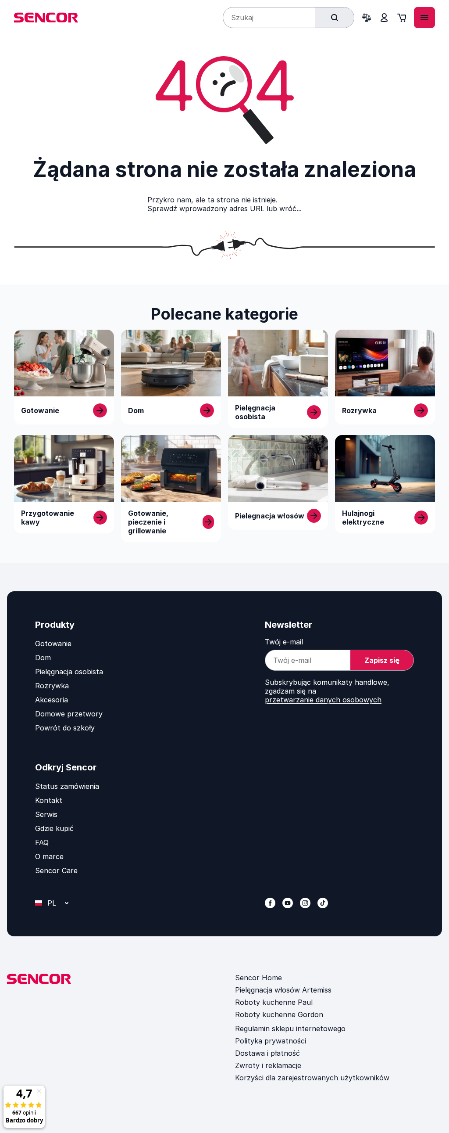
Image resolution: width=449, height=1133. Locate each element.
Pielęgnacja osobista (69, 671)
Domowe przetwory (69, 713)
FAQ (42, 842)
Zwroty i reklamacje (268, 1065)
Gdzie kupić (54, 828)
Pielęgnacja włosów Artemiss (283, 990)
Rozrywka (52, 685)
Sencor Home (258, 977)
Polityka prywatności (270, 1040)
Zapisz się (381, 660)
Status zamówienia (67, 786)
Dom (43, 657)
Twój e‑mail (284, 641)
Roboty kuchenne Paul (274, 1002)
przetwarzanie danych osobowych (323, 699)
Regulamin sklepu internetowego (290, 1028)
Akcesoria (51, 699)
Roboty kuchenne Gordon (279, 1014)
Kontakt (48, 800)
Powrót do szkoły (65, 727)
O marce (49, 856)
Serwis (46, 814)
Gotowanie (53, 643)
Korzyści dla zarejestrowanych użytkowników (312, 1077)
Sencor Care (56, 870)
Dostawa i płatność (267, 1053)
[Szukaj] (334, 17)
